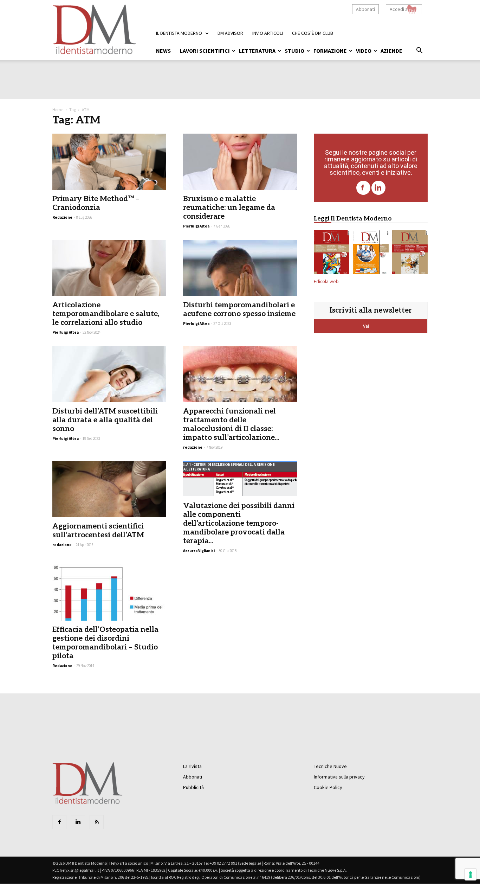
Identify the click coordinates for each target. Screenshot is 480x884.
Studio (294, 50)
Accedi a (399, 9)
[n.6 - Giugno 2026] (370, 253)
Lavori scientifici (205, 50)
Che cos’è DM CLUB (312, 33)
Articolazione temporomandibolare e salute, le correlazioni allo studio (105, 314)
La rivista (192, 766)
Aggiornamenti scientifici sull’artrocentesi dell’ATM (98, 530)
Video (363, 50)
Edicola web (326, 281)
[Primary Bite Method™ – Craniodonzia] (109, 162)
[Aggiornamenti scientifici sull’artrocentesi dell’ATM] (109, 489)
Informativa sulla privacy (339, 777)
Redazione (62, 665)
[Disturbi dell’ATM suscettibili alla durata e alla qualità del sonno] (109, 374)
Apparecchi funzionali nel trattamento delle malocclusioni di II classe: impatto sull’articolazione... (231, 424)
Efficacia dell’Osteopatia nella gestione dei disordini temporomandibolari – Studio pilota (105, 642)
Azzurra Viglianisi (199, 550)
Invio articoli (267, 33)
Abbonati (365, 9)
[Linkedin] (378, 188)
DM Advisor (230, 33)
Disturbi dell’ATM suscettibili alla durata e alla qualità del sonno (105, 420)
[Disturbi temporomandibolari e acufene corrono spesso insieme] (240, 268)
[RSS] (97, 822)
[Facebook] (363, 188)
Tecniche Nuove (330, 766)
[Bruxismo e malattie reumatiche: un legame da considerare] (240, 162)
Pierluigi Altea (196, 226)
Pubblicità (193, 787)
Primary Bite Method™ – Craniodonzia (96, 203)
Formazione (330, 50)
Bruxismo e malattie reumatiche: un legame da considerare (229, 207)
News (163, 50)
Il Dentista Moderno (179, 33)
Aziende (391, 50)
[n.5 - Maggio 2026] (410, 253)
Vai (366, 326)
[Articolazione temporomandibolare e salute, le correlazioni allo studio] (109, 268)
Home (57, 109)
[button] (419, 51)
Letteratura (257, 50)
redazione (192, 447)
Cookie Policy (328, 787)
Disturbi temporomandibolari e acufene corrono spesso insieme (239, 309)
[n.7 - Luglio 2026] (331, 253)
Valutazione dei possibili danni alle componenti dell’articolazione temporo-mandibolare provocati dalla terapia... (238, 523)
